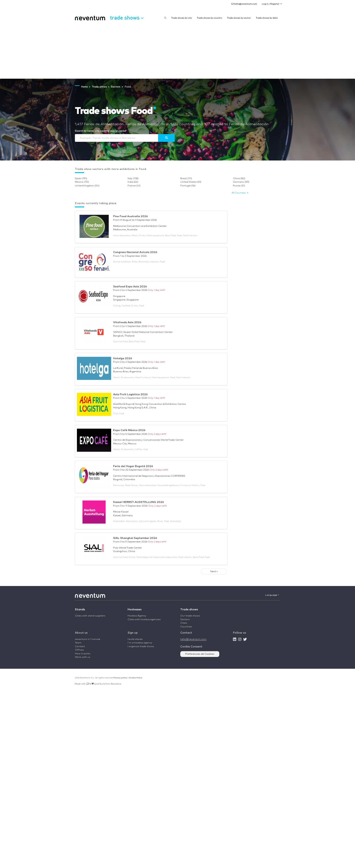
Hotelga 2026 (122, 358)
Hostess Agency (137, 616)
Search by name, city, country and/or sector (100, 131)
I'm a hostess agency (140, 643)
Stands (80, 609)
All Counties (239, 193)
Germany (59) (241, 182)
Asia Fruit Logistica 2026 (130, 394)
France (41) (134, 185)
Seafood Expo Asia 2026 (130, 286)
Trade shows (189, 609)
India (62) (133, 182)
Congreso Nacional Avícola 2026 (135, 252)
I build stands (135, 639)
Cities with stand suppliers (90, 616)
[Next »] (166, 138)
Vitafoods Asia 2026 (127, 322)
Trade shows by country (209, 18)
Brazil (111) (186, 178)
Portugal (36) (188, 185)
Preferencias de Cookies (199, 654)
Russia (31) (239, 185)
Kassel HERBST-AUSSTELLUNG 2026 (138, 502)
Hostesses (134, 609)
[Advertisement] (177, 51)
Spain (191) (81, 178)
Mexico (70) (82, 182)
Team (78, 643)
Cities (183, 623)
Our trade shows (190, 616)
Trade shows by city (181, 18)
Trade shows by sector (239, 18)
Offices (79, 650)
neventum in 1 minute (87, 639)
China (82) (239, 178)
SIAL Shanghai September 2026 (135, 538)
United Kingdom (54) (87, 185)
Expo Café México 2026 (129, 430)
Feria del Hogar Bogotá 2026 (133, 466)
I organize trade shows (141, 646)
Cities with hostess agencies (144, 619)
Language (271, 595)
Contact (80, 646)
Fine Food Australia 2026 (130, 216)
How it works (82, 653)
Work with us (82, 657)
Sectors (185, 619)
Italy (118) (133, 178)
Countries (186, 627)
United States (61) (190, 182)
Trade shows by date (267, 18)
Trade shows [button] (125, 17)
